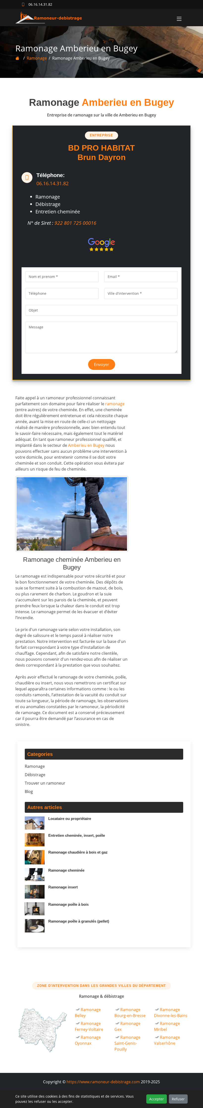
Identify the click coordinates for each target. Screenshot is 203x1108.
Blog (29, 791)
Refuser (178, 1099)
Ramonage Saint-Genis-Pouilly (127, 1043)
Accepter (156, 1099)
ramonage (115, 404)
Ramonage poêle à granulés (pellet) (78, 921)
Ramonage (37, 58)
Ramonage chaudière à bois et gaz (78, 852)
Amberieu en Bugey (86, 445)
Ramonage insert (63, 887)
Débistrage (35, 774)
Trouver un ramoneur (45, 783)
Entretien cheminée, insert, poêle (76, 835)
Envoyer (101, 364)
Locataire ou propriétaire (69, 818)
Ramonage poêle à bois (68, 904)
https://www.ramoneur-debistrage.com (103, 1082)
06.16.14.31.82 (52, 183)
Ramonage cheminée (66, 870)
